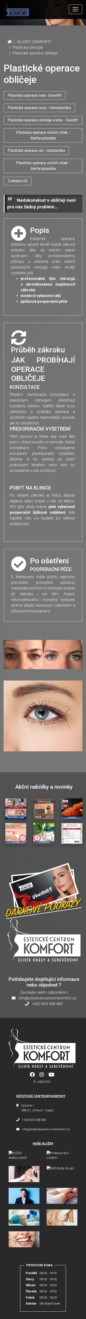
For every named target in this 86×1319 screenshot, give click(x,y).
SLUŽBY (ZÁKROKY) (34, 41)
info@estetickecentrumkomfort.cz (46, 998)
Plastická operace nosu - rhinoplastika (39, 108)
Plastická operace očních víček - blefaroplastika (43, 135)
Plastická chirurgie (28, 47)
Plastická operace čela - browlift (34, 95)
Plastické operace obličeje (35, 53)
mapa (49, 1110)
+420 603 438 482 (47, 1004)
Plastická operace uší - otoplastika (36, 150)
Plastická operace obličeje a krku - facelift (43, 120)
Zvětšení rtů (17, 181)
